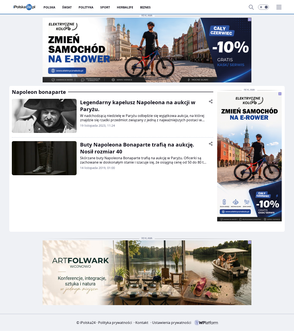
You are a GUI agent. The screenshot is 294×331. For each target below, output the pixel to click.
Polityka (86, 7)
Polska (49, 7)
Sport (105, 7)
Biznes (145, 7)
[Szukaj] (251, 7)
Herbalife (125, 7)
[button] (263, 7)
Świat (67, 7)
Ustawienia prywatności (170, 322)
